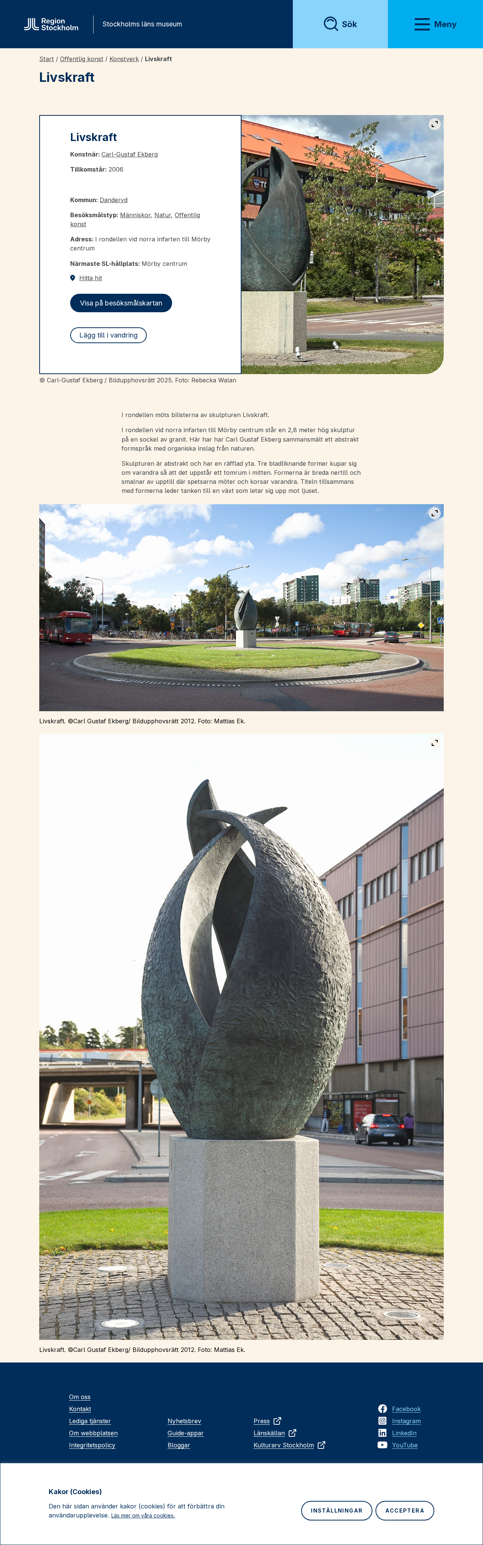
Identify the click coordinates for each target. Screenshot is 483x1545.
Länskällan (269, 1433)
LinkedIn (404, 1433)
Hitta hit (90, 278)
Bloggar (179, 1445)
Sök (349, 24)
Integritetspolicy (92, 1445)
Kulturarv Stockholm (284, 1445)
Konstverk (124, 59)
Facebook (406, 1409)
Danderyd (114, 200)
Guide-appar (186, 1433)
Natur (162, 215)
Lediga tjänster (90, 1421)
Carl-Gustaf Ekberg (130, 154)
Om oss (80, 1397)
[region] (241, 1504)
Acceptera (405, 1510)
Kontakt (80, 1409)
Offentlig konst (81, 59)
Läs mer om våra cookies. (143, 1515)
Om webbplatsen (93, 1433)
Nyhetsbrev (184, 1421)
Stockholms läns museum (142, 24)
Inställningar (337, 1510)
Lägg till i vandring (108, 335)
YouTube (405, 1445)
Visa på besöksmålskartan (121, 303)
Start (46, 59)
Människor (135, 215)
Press (262, 1421)
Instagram (406, 1421)
